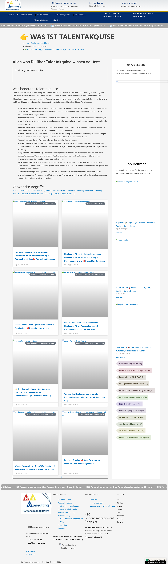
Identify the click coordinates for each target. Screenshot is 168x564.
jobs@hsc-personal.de (143, 13)
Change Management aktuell (133, 384)
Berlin (118, 500)
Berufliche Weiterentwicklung (134, 437)
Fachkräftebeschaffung (29, 194)
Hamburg (120, 519)
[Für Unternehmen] (117, 3)
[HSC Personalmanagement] (47, 3)
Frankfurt (120, 509)
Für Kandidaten (96, 3)
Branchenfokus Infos (130, 404)
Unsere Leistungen (24, 15)
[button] (104, 70)
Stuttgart (119, 506)
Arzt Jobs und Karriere (130, 424)
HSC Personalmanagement (63, 3)
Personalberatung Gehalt (40, 190)
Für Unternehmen (128, 3)
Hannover (120, 522)
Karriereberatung (67, 194)
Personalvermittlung (75, 190)
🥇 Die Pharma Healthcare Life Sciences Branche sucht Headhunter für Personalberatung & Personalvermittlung (33, 392)
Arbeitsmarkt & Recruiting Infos (134, 370)
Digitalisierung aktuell (130, 363)
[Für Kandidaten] (86, 3)
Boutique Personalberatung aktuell (136, 390)
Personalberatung (21, 190)
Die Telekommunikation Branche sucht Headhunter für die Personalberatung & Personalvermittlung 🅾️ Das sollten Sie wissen (35, 255)
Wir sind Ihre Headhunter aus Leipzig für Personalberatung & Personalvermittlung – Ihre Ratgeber (84, 397)
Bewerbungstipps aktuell (131, 410)
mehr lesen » (120, 233)
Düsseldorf (120, 516)
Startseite (11, 15)
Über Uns (56, 20)
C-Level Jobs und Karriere (131, 417)
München (120, 503)
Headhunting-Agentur (49, 194)
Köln (118, 512)
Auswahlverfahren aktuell (131, 430)
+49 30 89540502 (111, 13)
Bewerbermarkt (58, 190)
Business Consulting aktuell (133, 397)
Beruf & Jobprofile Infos (131, 377)
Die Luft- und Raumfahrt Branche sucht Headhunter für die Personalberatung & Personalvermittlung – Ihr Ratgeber (81, 326)
